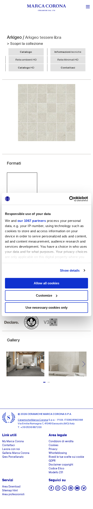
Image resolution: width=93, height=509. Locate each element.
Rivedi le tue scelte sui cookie (66, 457)
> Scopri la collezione (25, 43)
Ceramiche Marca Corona (33, 419)
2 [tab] (49, 382)
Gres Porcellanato (13, 457)
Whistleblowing (58, 453)
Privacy (53, 449)
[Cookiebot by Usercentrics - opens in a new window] (69, 199)
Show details (70, 270)
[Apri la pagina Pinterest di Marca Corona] (70, 489)
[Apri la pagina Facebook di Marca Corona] (51, 489)
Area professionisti (13, 494)
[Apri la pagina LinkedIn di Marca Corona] (64, 489)
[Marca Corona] (46, 8)
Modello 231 (56, 472)
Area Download (11, 486)
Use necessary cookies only (46, 307)
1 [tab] (44, 382)
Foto (26, 59)
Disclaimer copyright (61, 464)
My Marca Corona (13, 441)
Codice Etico (56, 468)
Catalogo (26, 51)
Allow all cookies (46, 283)
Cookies (53, 445)
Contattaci (68, 67)
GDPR (52, 460)
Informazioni (68, 51)
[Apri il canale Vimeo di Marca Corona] (83, 489)
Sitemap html (10, 490)
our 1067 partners (32, 221)
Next (84, 364)
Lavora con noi (11, 449)
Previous (9, 364)
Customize (44, 295)
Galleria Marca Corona (15, 453)
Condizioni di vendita (61, 441)
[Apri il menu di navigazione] (88, 6)
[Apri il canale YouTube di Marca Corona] (77, 489)
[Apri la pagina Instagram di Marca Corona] (57, 489)
